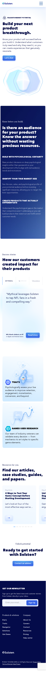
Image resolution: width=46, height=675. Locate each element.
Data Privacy (16, 664)
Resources (27, 631)
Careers (26, 623)
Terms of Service (7, 664)
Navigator (6, 627)
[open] (41, 3)
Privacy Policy (37, 662)
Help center (28, 638)
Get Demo (6, 634)
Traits (4, 623)
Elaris (4, 620)
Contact (26, 627)
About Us (27, 620)
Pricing (26, 634)
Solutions (6, 631)
